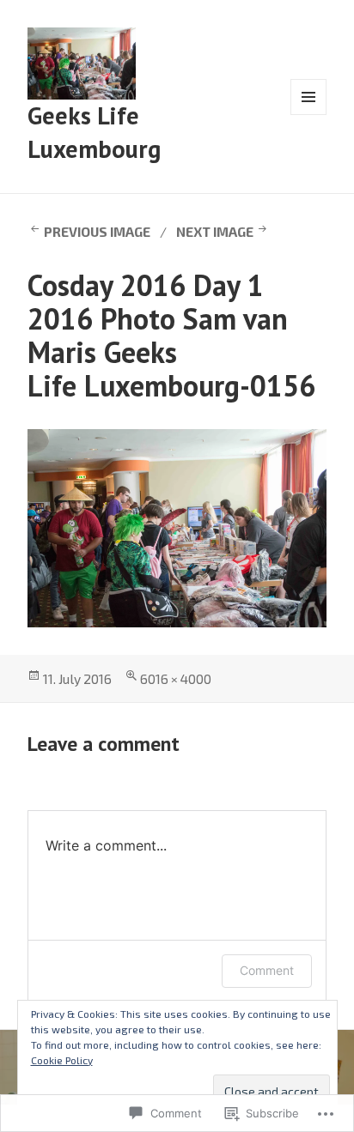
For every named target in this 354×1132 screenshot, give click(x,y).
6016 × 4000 (175, 678)
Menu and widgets (309, 114)
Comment (267, 970)
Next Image (214, 231)
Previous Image (97, 231)
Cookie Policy (62, 1060)
